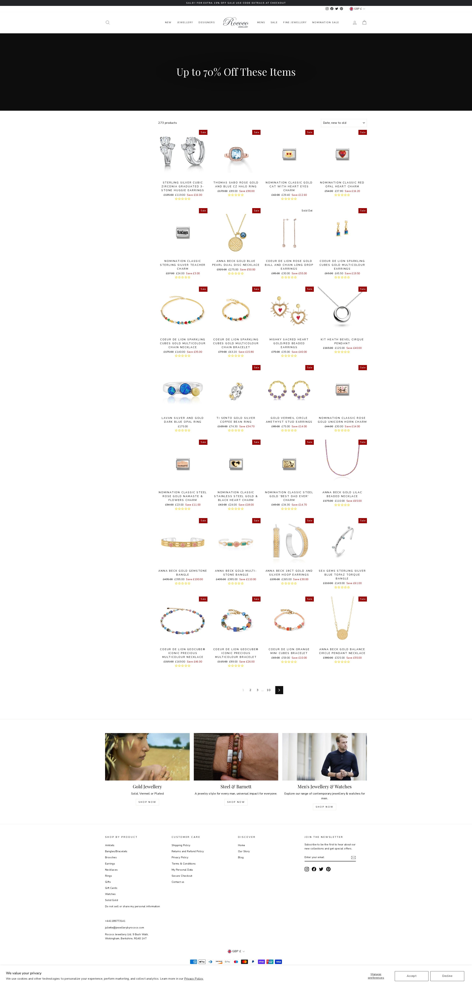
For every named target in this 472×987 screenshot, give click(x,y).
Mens (261, 22)
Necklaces (111, 870)
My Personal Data (182, 870)
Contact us (178, 882)
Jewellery (185, 22)
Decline (447, 976)
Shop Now (147, 802)
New (168, 22)
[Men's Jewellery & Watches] (324, 757)
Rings (108, 876)
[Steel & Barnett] (236, 757)
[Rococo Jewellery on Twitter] (321, 869)
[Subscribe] (353, 857)
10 (268, 690)
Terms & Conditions (184, 863)
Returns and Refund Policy (188, 851)
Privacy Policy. (194, 979)
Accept (412, 976)
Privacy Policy (180, 857)
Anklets (109, 845)
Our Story (244, 851)
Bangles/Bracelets (116, 851)
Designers (207, 22)
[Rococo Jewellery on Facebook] (314, 869)
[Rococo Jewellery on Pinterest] (328, 869)
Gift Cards (111, 888)
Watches (110, 894)
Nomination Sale (325, 22)
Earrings (110, 863)
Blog (241, 857)
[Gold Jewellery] (147, 757)
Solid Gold (111, 900)
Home (241, 845)
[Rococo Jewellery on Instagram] (307, 869)
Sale (274, 22)
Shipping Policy (181, 845)
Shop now (236, 802)
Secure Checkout (182, 876)
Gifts (108, 882)
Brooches (111, 857)
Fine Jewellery (295, 22)
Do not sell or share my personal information (132, 906)
